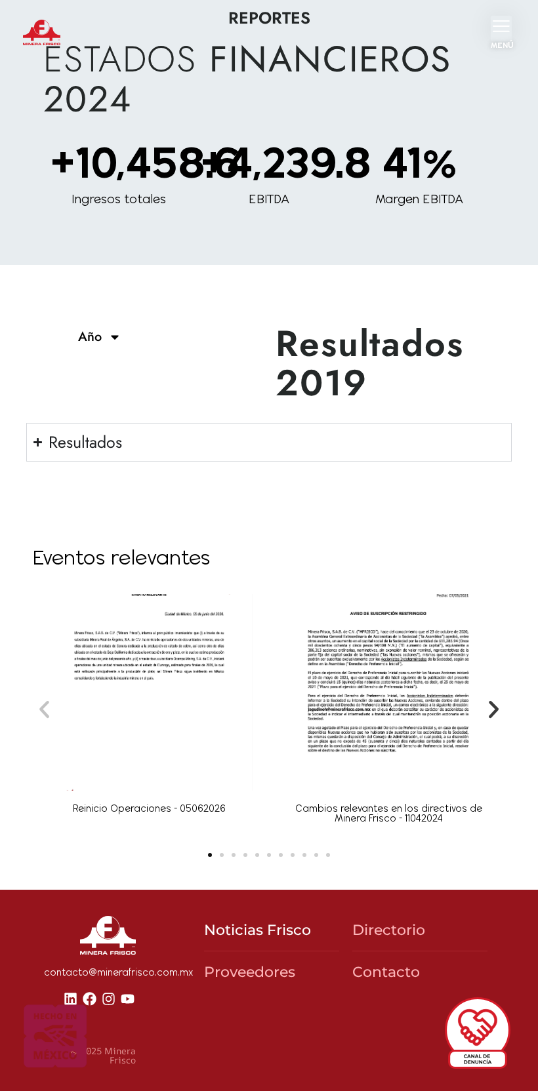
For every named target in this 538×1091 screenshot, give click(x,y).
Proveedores (249, 972)
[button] (44, 709)
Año (90, 336)
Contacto (386, 972)
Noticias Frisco (257, 930)
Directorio (388, 930)
